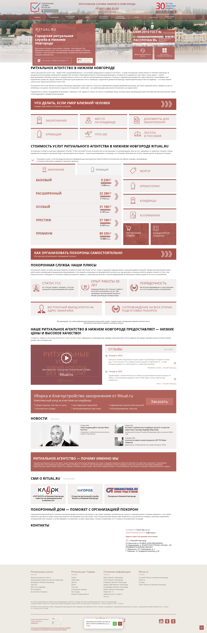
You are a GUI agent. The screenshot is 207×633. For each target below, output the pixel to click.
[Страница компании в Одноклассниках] (167, 621)
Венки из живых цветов (80, 594)
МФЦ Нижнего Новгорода (113, 578)
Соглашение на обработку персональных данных (49, 629)
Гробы (73, 578)
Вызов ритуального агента (41, 578)
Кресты (74, 582)
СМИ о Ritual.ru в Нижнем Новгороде (152, 585)
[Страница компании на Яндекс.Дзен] (173, 621)
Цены (87, 17)
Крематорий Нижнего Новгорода (116, 585)
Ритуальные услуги (70, 17)
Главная (37, 17)
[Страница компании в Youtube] (161, 621)
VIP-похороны (36, 589)
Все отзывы (168, 349)
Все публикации (69, 478)
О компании (53, 17)
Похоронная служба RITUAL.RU (47, 5)
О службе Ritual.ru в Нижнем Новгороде (153, 578)
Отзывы (142, 582)
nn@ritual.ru (151, 533)
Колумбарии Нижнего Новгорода (116, 587)
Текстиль (74, 587)
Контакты (153, 17)
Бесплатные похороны (39, 592)
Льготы (106, 596)
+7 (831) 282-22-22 (107, 8)
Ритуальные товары (169, 17)
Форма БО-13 (108, 592)
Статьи (136, 17)
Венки (73, 585)
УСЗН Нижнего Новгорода (113, 580)
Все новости (55, 419)
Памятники (75, 580)
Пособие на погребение (103, 17)
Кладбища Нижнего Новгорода (115, 582)
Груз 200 (34, 585)
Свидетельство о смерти (113, 594)
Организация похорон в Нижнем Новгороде (47, 580)
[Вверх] (201, 627)
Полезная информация (120, 17)
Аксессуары (75, 592)
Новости (142, 580)
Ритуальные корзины (79, 589)
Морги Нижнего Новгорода (114, 589)
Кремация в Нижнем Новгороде (42, 582)
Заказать (159, 401)
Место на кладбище (38, 587)
